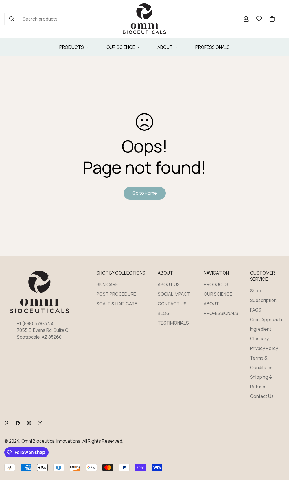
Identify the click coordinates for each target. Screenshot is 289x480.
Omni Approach (266, 319)
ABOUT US (169, 284)
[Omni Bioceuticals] (144, 19)
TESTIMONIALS (173, 323)
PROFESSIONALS (212, 47)
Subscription (263, 300)
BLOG (164, 313)
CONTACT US (172, 304)
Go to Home (144, 193)
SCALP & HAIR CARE (117, 304)
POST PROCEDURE (116, 294)
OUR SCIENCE (120, 47)
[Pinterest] (6, 423)
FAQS (255, 310)
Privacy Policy (264, 348)
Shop (255, 291)
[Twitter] (40, 423)
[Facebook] (18, 423)
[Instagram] (29, 423)
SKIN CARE (107, 284)
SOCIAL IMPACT (174, 294)
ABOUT (165, 47)
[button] (272, 18)
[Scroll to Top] (278, 449)
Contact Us (262, 396)
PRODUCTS (71, 47)
